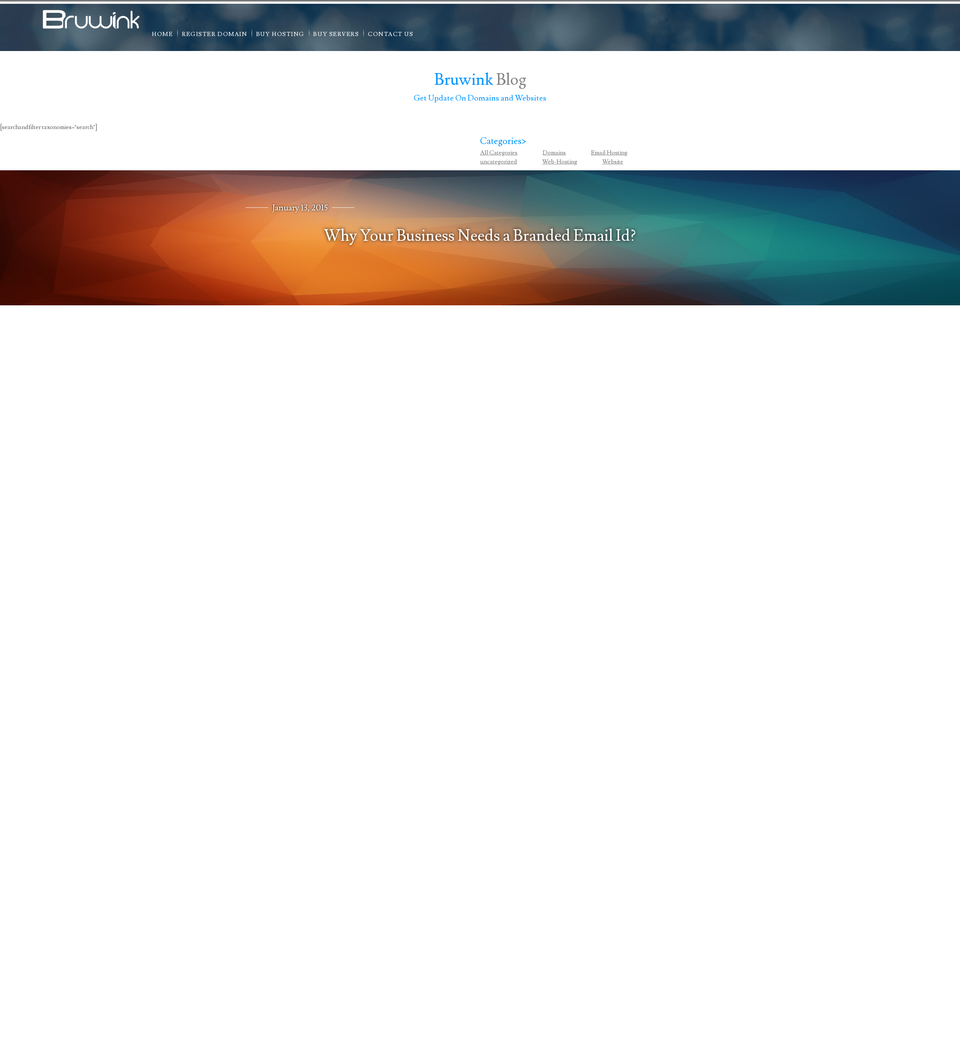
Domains (554, 152)
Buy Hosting (280, 34)
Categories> (503, 141)
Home (162, 34)
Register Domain (214, 34)
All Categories (499, 152)
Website (612, 161)
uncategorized (498, 161)
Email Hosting (609, 152)
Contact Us (391, 34)
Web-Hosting (559, 161)
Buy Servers (336, 34)
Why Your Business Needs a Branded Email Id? (480, 236)
